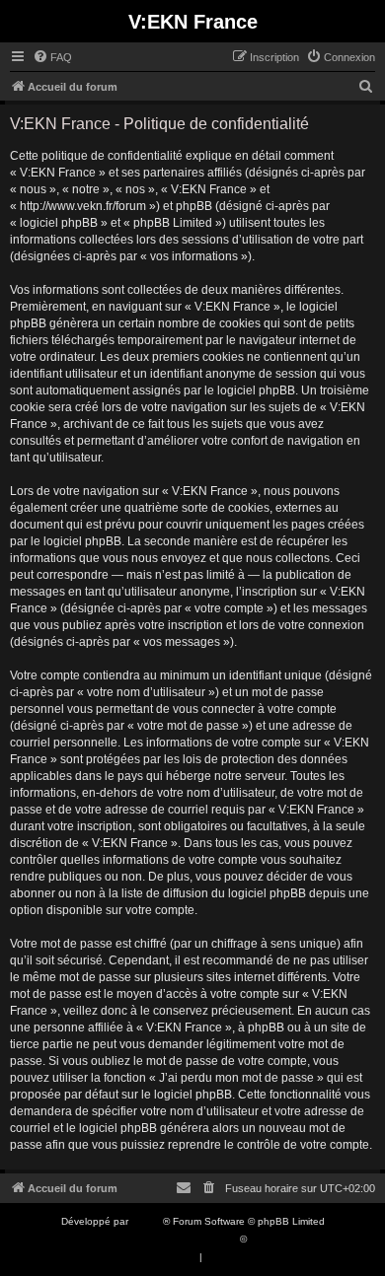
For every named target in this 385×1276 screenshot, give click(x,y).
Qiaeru (265, 1239)
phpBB (147, 1221)
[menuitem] (52, 57)
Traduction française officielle (171, 1239)
